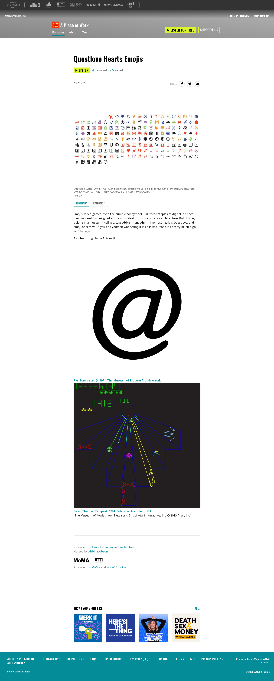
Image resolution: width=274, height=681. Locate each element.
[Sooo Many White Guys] (153, 628)
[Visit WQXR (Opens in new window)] (93, 4)
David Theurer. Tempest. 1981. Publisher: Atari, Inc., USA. (113, 511)
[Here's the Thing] (120, 628)
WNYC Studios (116, 567)
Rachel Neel (127, 547)
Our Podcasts (239, 16)
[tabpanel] (137, 368)
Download (101, 70)
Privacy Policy (211, 659)
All (197, 608)
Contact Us (50, 659)
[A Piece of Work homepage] (56, 25)
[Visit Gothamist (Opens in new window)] (48, 5)
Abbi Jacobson (98, 551)
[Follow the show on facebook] (35, 670)
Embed (119, 70)
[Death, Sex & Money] (186, 628)
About (73, 32)
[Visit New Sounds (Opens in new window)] (113, 5)
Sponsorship (113, 659)
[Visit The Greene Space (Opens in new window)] (130, 5)
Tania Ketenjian (102, 547)
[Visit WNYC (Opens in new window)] (35, 5)
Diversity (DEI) (139, 659)
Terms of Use (184, 659)
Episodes (58, 32)
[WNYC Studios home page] (19, 15)
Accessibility (16, 663)
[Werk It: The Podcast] (88, 628)
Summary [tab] (81, 203)
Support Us (261, 16)
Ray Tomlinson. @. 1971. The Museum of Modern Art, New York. (117, 380)
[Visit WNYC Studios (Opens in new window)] (61, 5)
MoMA (95, 567)
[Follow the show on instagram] (47, 670)
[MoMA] (81, 561)
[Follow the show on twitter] (41, 670)
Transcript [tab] (99, 203)
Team (86, 32)
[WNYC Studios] (98, 561)
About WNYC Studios (20, 659)
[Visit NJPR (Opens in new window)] (76, 5)
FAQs (93, 659)
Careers (162, 659)
